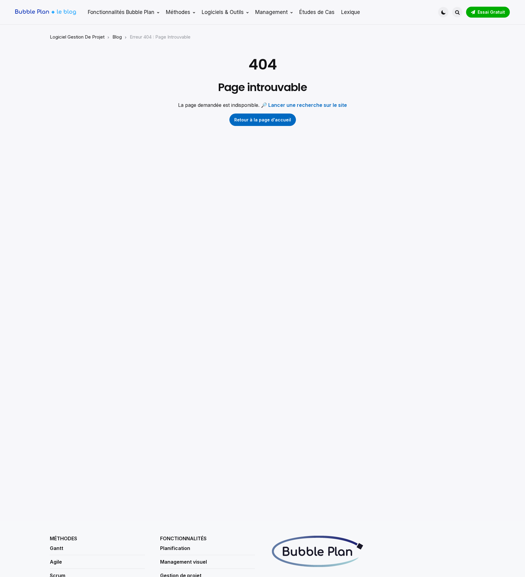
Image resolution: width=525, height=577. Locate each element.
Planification (175, 548)
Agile (56, 562)
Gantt (56, 548)
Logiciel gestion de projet (77, 37)
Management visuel (183, 562)
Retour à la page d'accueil (262, 119)
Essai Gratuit (491, 12)
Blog (117, 37)
